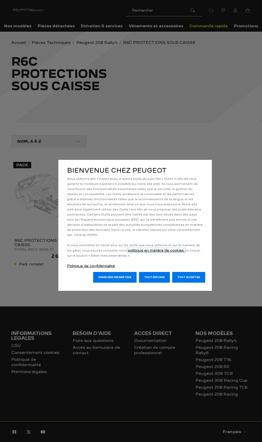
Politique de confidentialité (91, 266)
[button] (115, 277)
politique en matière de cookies (156, 250)
